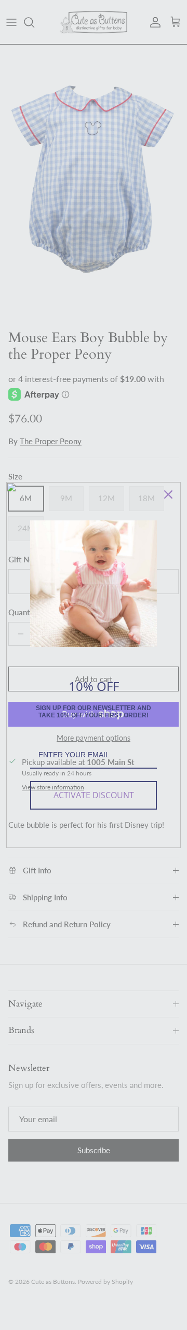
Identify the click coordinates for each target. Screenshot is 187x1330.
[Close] (168, 494)
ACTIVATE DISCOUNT (94, 795)
